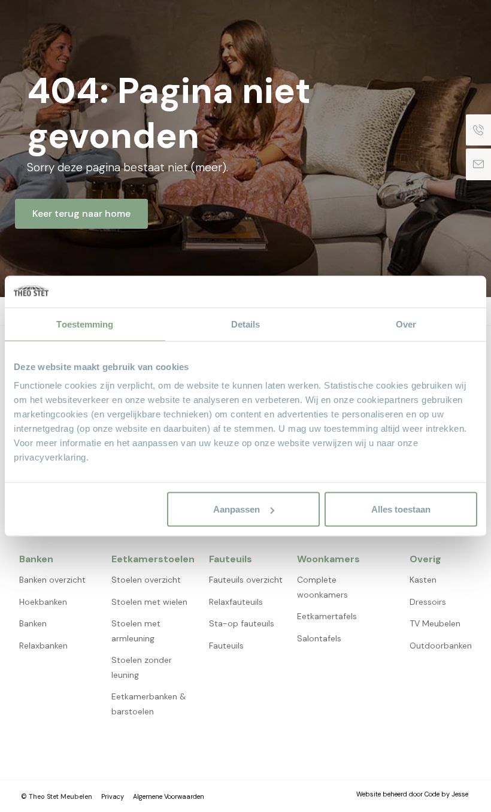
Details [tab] (245, 324)
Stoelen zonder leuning (141, 667)
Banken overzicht (52, 579)
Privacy (112, 796)
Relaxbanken (43, 645)
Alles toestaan (401, 509)
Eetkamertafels (327, 616)
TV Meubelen (435, 623)
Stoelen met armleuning (135, 631)
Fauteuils (226, 645)
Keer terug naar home (81, 213)
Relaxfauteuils (236, 601)
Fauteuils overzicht (246, 579)
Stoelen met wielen (149, 601)
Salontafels (319, 638)
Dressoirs (428, 601)
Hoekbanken (43, 601)
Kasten (423, 579)
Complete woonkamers (322, 587)
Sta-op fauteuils (241, 623)
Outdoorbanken (441, 645)
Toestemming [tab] (84, 324)
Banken (33, 623)
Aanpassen (236, 509)
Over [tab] (406, 324)
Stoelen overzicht (146, 579)
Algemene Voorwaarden (168, 796)
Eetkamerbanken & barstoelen (148, 704)
